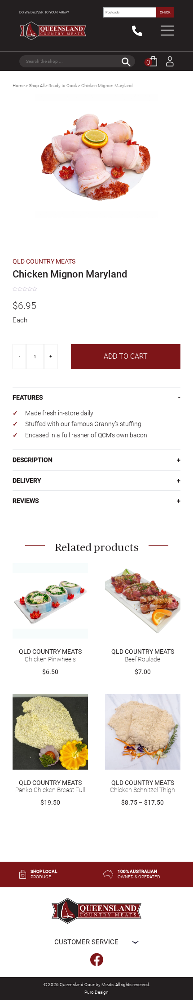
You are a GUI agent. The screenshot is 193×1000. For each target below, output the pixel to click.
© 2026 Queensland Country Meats (79, 984)
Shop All (36, 85)
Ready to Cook (62, 85)
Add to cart (126, 356)
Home (19, 85)
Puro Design (96, 992)
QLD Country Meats (44, 261)
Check (165, 12)
